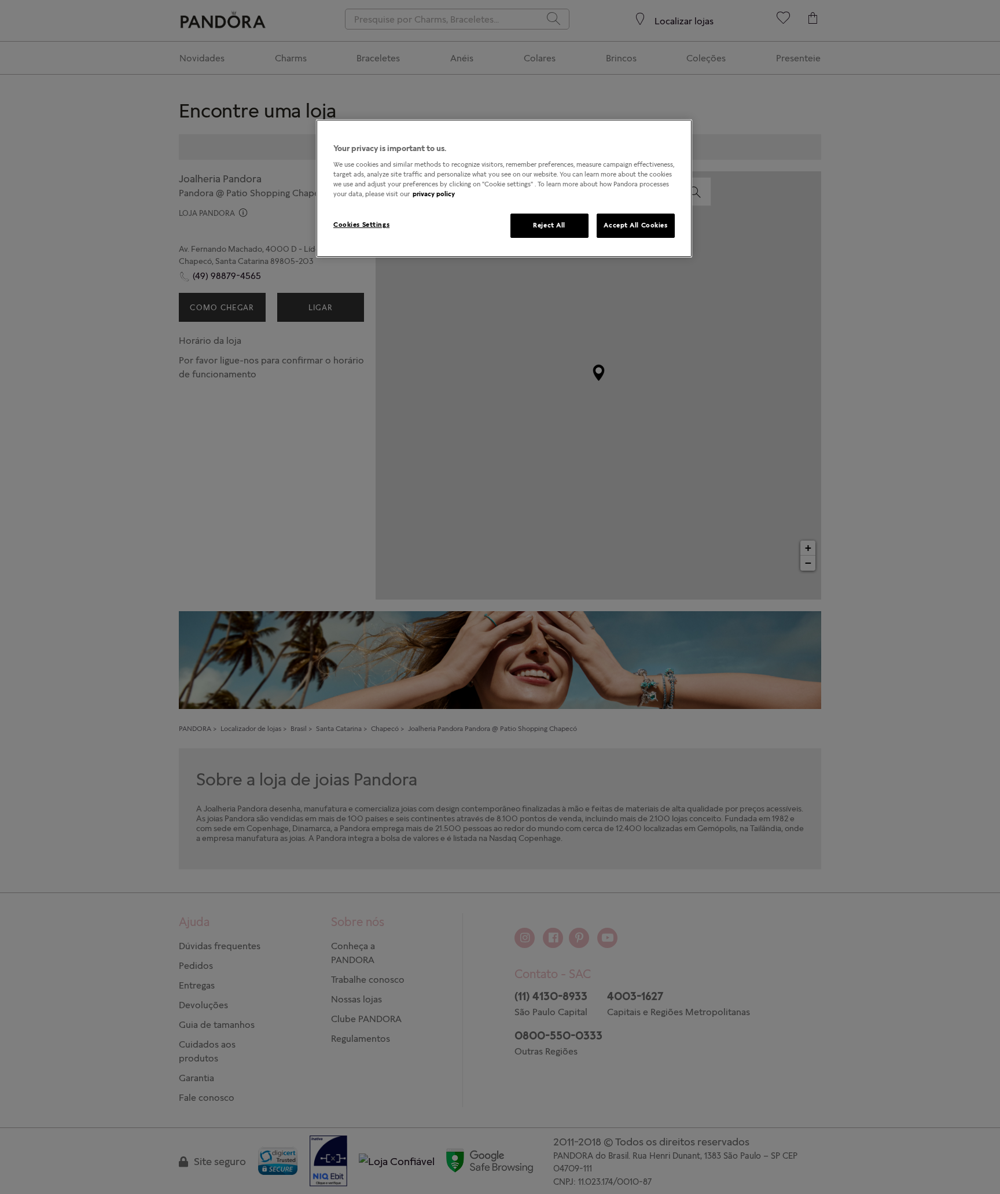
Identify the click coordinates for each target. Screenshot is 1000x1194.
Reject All (549, 225)
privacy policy (434, 194)
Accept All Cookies (635, 225)
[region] (504, 188)
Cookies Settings (361, 225)
